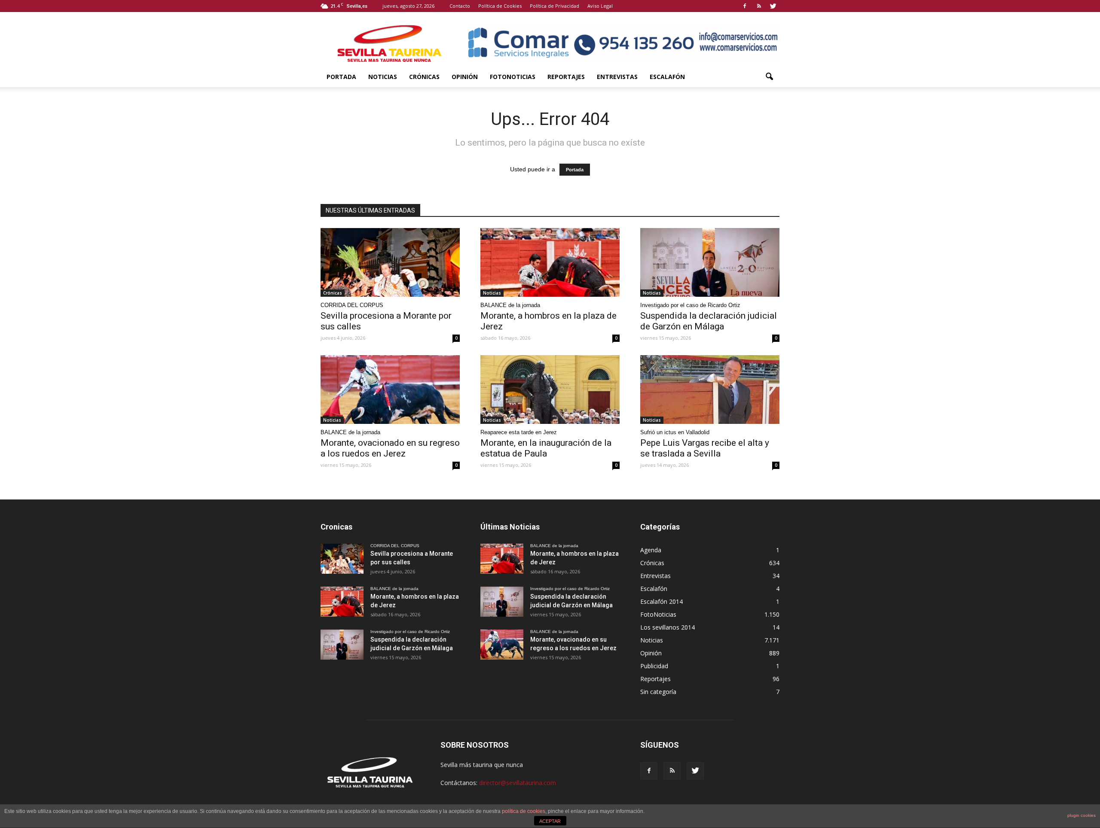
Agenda (650, 550)
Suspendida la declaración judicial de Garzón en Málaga (708, 321)
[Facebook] (744, 6)
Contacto (459, 6)
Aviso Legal (600, 6)
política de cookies (523, 811)
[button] (769, 77)
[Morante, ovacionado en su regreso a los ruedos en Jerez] (390, 389)
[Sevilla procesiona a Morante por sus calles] (390, 262)
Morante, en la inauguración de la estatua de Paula (545, 448)
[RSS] (758, 6)
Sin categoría (658, 692)
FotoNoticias (512, 77)
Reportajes (566, 77)
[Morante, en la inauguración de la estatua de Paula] (550, 389)
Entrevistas (617, 77)
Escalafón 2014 (661, 601)
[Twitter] (773, 6)
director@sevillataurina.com (517, 783)
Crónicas (424, 77)
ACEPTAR (550, 821)
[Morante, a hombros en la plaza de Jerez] (550, 262)
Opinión (465, 77)
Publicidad (654, 666)
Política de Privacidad (554, 6)
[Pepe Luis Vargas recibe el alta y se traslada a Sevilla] (709, 389)
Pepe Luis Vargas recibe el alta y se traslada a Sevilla (704, 448)
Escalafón (667, 77)
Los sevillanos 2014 (667, 627)
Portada (341, 77)
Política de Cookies (500, 6)
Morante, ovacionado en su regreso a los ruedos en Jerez (390, 448)
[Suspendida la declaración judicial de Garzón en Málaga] (709, 262)
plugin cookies (1081, 815)
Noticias (382, 77)
